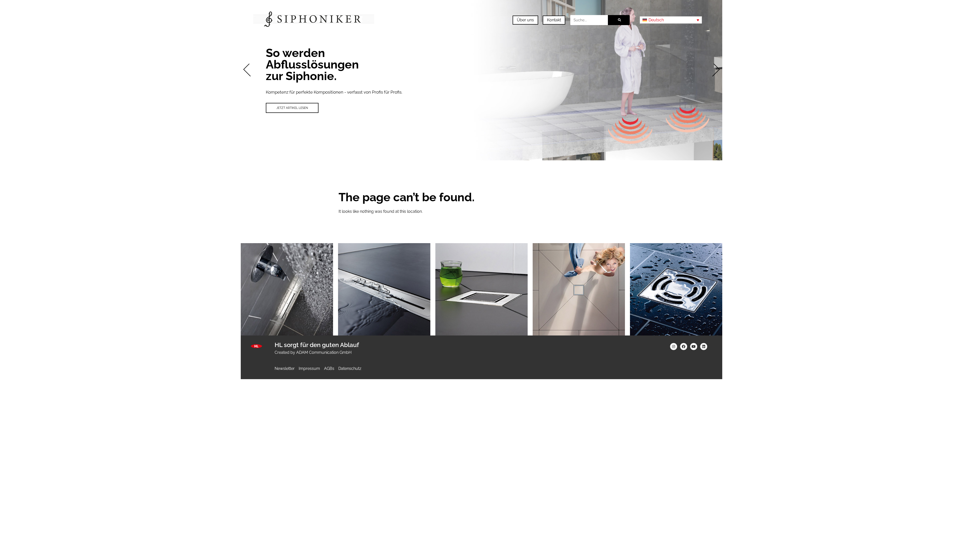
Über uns (525, 20)
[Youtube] (693, 346)
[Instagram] (673, 346)
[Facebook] (683, 346)
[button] (249, 70)
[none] (671, 20)
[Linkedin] (703, 346)
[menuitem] (671, 20)
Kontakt (554, 20)
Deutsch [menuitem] (656, 20)
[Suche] (619, 20)
